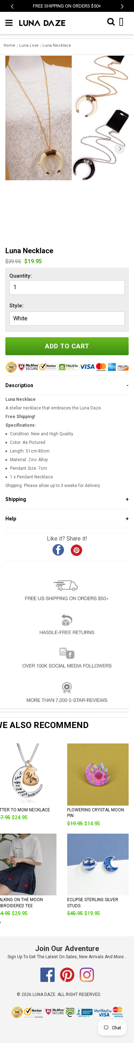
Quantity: (20, 276)
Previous (12, 6)
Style (15, 305)
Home (9, 45)
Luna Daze (44, 994)
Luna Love (29, 45)
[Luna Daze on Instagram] (87, 980)
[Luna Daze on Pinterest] (68, 980)
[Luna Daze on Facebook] (48, 980)
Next (121, 6)
